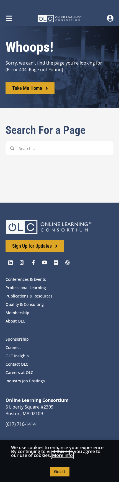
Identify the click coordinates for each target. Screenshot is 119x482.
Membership (17, 312)
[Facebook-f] (33, 262)
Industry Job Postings (25, 380)
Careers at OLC (19, 372)
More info (62, 455)
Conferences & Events (26, 279)
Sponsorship (17, 339)
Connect (13, 347)
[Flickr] (56, 262)
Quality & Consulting (25, 304)
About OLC (15, 321)
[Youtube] (45, 262)
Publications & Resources (29, 296)
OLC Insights (17, 355)
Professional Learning (26, 287)
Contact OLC (17, 364)
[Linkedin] (10, 262)
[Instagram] (22, 262)
